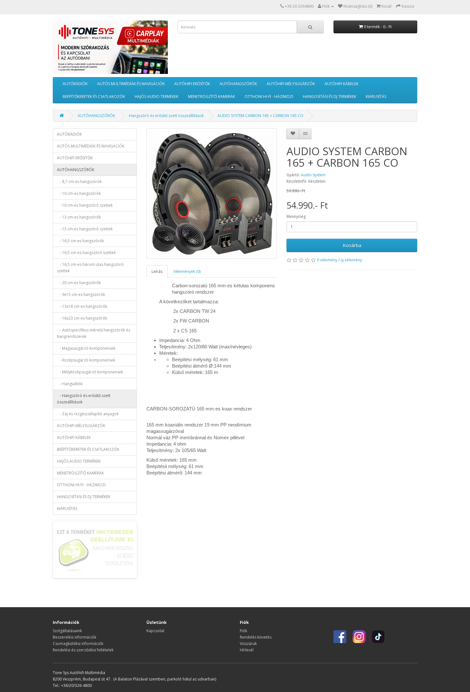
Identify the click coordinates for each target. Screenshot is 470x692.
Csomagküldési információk (78, 643)
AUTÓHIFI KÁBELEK (341, 83)
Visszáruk (248, 643)
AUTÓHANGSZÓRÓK (238, 83)
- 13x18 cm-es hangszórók (82, 306)
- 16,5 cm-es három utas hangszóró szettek (90, 268)
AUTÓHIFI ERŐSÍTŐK (192, 83)
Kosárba (352, 245)
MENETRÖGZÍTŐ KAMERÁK (211, 96)
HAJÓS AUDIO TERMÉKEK (156, 96)
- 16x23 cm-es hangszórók (82, 318)
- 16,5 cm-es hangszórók (80, 240)
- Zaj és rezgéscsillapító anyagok (88, 414)
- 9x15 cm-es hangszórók (81, 294)
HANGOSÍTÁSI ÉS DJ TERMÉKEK (329, 96)
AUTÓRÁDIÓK (75, 83)
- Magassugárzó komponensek (86, 348)
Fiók (243, 630)
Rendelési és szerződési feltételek (83, 650)
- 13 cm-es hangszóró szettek (85, 229)
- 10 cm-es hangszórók (79, 193)
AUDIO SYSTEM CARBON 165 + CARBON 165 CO (260, 115)
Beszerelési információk (74, 637)
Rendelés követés (255, 637)
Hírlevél (247, 650)
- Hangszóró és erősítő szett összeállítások (83, 399)
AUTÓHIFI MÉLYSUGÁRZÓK (291, 83)
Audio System (313, 175)
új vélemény (351, 260)
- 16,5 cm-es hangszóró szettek (86, 252)
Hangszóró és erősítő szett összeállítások (166, 115)
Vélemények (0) (186, 271)
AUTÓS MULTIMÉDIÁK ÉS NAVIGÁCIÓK (131, 83)
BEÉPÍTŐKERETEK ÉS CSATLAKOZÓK (94, 96)
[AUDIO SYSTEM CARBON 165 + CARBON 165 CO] (211, 193)
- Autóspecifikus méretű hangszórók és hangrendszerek (93, 333)
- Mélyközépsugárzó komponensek (90, 372)
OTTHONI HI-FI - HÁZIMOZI (269, 96)
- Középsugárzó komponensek (86, 360)
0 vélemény (327, 260)
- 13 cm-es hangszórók (79, 217)
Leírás (157, 271)
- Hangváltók (69, 383)
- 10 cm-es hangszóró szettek (85, 205)
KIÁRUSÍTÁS (376, 96)
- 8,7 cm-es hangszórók (79, 181)
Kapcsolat (155, 630)
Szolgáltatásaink (67, 630)
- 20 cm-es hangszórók (79, 282)
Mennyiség (296, 216)
